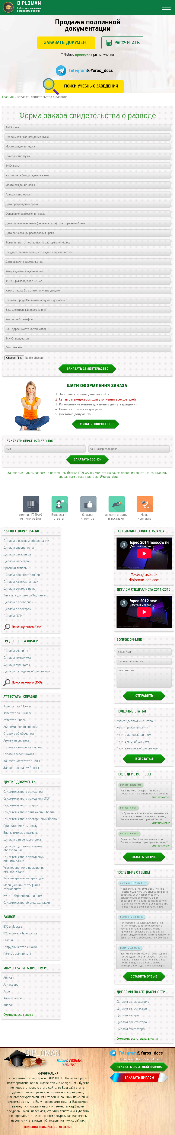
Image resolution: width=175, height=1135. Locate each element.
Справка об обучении (18, 734)
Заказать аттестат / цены (21, 761)
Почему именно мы (17, 954)
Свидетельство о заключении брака (29, 812)
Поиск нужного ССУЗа (27, 683)
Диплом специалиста (18, 548)
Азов (6, 992)
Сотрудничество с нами (20, 947)
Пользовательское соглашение (48, 1127)
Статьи (8, 940)
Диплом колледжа (16, 665)
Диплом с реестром (17, 609)
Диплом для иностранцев (21, 575)
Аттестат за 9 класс (17, 713)
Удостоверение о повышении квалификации (24, 870)
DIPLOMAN (42, 1053)
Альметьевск (12, 998)
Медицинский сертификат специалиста (21, 887)
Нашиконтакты (145, 517)
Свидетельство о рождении (23, 792)
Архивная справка (16, 741)
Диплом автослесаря (132, 1009)
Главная (8, 97)
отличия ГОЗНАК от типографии (30, 517)
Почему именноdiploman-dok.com (144, 578)
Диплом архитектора (132, 1022)
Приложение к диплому (20, 826)
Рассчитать (127, 42)
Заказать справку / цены (21, 768)
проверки (82, 54)
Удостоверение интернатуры (23, 878)
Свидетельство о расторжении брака (30, 819)
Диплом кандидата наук (20, 582)
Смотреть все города (18, 1015)
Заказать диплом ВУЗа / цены (24, 595)
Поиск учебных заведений (91, 86)
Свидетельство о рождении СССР (26, 799)
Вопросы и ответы (58, 517)
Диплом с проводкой (18, 602)
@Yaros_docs (109, 477)
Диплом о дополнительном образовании (22, 848)
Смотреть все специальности (137, 1039)
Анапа (7, 1005)
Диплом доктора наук (19, 589)
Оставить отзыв (144, 977)
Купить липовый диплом (134, 735)
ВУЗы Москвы (13, 927)
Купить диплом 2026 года (135, 721)
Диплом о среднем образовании (26, 671)
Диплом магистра (16, 561)
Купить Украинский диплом (22, 896)
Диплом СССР (12, 616)
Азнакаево (11, 985)
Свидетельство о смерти (20, 805)
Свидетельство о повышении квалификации (23, 859)
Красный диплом (15, 568)
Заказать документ (66, 42)
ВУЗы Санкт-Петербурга (20, 933)
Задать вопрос (144, 857)
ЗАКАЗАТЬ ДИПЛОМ (139, 1078)
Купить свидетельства (132, 728)
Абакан (8, 978)
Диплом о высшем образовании (26, 541)
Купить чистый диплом (133, 742)
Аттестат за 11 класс (18, 706)
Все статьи (144, 759)
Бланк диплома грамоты (20, 833)
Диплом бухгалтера (131, 1029)
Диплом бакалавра (17, 555)
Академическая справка (20, 727)
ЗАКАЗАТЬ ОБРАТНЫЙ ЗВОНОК (139, 1067)
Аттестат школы (14, 720)
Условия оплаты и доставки (116, 517)
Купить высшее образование (137, 748)
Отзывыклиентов (87, 517)
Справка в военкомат (18, 754)
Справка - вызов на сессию (22, 747)
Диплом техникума (17, 658)
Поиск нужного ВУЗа (26, 627)
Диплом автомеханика (133, 1002)
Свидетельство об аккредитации (26, 903)
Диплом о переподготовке (22, 840)
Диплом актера (128, 1015)
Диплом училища (15, 651)
